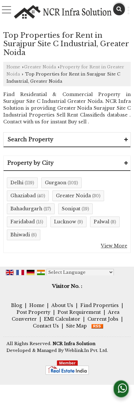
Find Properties (99, 305)
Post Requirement (79, 312)
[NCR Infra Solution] (63, 12)
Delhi (16, 183)
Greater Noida (40, 66)
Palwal (101, 222)
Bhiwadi (20, 235)
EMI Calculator (62, 319)
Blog (16, 305)
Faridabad (22, 222)
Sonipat (71, 209)
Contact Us (46, 326)
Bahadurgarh (26, 209)
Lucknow (65, 222)
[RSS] (97, 326)
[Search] (119, 9)
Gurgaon (55, 183)
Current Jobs (102, 319)
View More (114, 246)
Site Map (76, 326)
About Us (62, 305)
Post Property (33, 312)
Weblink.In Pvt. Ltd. (86, 350)
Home (13, 66)
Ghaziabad (23, 196)
